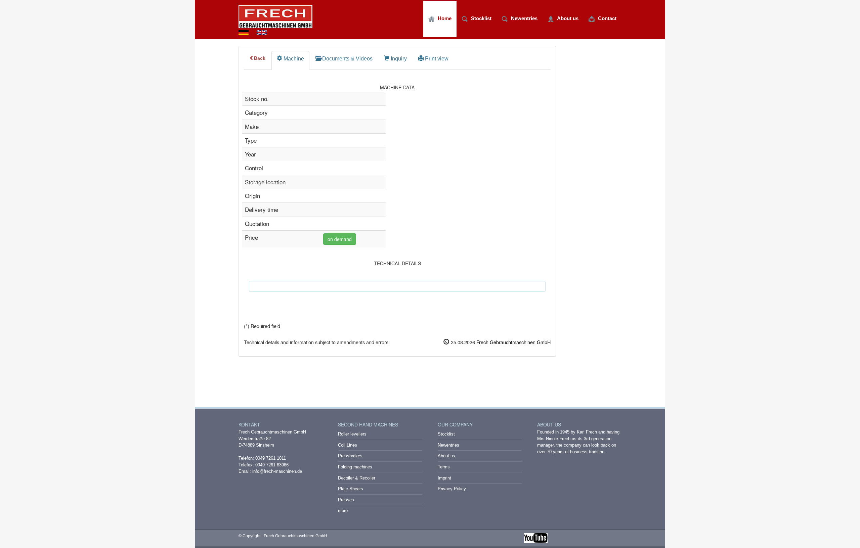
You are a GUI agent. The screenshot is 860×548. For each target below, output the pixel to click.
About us (567, 18)
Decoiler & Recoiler (356, 478)
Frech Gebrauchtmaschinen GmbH (513, 342)
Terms (444, 466)
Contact (607, 18)
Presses (346, 499)
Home (445, 18)
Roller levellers (352, 434)
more (343, 510)
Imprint (444, 478)
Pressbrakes (350, 455)
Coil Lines (347, 445)
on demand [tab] (340, 239)
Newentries (524, 18)
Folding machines (355, 466)
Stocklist (481, 18)
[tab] (290, 60)
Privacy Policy (452, 488)
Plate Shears (350, 488)
